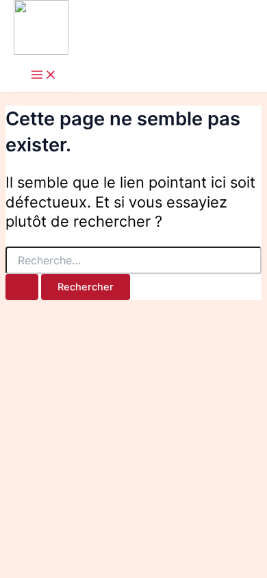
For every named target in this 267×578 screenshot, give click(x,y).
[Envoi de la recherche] (21, 287)
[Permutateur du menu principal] (44, 76)
